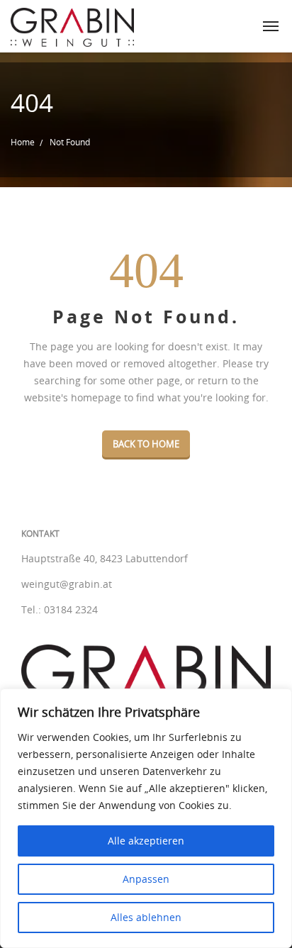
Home (23, 141)
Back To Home (146, 443)
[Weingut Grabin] (72, 26)
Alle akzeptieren (146, 840)
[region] (146, 818)
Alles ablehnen (146, 917)
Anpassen (146, 879)
